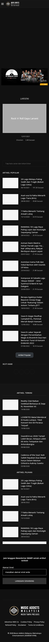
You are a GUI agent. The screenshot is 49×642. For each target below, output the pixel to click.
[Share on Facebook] (23, 144)
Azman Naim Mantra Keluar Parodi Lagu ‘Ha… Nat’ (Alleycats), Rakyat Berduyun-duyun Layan (32, 247)
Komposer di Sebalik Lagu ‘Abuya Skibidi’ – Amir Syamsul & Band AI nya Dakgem (33, 282)
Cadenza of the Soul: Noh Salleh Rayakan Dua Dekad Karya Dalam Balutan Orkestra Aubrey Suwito (33, 459)
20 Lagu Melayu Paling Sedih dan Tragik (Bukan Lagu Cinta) (32, 182)
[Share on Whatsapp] (30, 144)
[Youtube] (39, 4)
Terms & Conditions (36, 625)
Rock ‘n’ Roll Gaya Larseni (24, 118)
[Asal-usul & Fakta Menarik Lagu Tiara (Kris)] (10, 199)
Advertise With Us (12, 622)
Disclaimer (22, 625)
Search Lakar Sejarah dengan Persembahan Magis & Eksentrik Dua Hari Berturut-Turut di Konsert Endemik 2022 (33, 337)
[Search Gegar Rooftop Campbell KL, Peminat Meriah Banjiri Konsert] (10, 320)
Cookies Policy (26, 622)
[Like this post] (19, 144)
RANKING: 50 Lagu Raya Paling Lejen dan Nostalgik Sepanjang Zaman (33, 230)
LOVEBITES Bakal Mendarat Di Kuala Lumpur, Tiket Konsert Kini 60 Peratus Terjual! (33, 421)
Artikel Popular (24, 355)
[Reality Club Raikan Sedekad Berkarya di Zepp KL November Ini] (10, 405)
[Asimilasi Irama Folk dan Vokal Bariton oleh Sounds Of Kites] (10, 266)
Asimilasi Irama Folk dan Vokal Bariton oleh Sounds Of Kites (33, 265)
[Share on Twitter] (26, 144)
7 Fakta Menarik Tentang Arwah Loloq (32, 212)
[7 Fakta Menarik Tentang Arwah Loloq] (10, 215)
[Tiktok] (42, 4)
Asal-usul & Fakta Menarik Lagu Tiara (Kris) (33, 196)
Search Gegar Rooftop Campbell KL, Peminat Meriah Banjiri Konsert (31, 319)
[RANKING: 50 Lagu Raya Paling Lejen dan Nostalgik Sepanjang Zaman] (10, 231)
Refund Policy (10, 625)
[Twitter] (33, 4)
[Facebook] (30, 4)
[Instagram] (36, 4)
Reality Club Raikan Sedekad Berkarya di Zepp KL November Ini (33, 404)
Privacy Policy (39, 622)
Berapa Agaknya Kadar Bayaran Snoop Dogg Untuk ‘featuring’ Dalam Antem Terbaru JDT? (32, 301)
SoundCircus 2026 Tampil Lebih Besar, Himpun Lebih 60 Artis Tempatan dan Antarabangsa (33, 440)
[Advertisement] (24, 40)
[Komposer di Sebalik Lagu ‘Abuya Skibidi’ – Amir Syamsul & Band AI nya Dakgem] (10, 282)
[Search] (46, 4)
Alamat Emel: (8, 567)
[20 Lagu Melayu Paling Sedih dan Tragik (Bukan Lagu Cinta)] (10, 183)
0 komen (19, 140)
